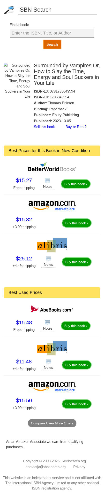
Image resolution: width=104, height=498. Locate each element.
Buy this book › (75, 184)
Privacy (79, 467)
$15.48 (24, 322)
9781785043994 (62, 91)
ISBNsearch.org (73, 461)
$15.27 (24, 180)
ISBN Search (35, 9)
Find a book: (19, 25)
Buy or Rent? (76, 127)
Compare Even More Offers (52, 423)
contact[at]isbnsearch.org (46, 467)
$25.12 (24, 259)
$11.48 (24, 362)
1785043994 (59, 97)
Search (52, 44)
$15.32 (24, 219)
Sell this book (44, 127)
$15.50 (24, 400)
